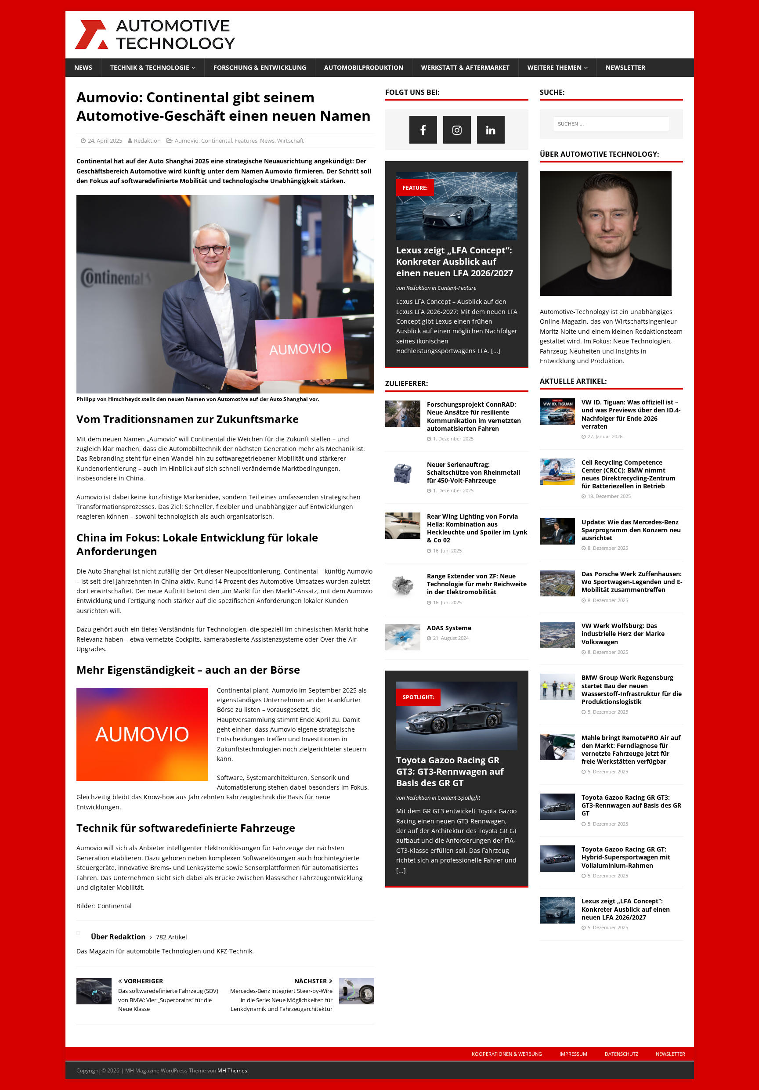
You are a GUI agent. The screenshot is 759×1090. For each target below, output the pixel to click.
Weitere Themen (555, 67)
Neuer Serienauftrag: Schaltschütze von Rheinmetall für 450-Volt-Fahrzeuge (473, 472)
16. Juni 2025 (447, 550)
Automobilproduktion (363, 67)
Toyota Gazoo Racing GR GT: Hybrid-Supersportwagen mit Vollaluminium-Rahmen (626, 857)
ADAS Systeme (449, 628)
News (83, 67)
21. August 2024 (451, 638)
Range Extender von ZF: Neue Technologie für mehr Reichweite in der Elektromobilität (477, 584)
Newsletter (625, 67)
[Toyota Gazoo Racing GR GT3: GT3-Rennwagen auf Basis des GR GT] (456, 716)
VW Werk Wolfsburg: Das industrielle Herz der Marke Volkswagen (623, 633)
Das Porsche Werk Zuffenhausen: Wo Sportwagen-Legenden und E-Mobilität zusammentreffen (632, 582)
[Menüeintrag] (423, 130)
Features (246, 140)
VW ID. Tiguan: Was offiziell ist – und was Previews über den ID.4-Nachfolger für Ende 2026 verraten (631, 414)
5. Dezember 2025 (608, 711)
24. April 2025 (105, 140)
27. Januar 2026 (605, 436)
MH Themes (232, 1070)
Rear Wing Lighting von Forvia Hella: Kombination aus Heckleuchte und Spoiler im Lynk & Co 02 (477, 528)
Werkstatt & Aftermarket (465, 67)
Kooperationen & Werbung (507, 1053)
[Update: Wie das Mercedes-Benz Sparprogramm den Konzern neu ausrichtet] (557, 531)
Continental (216, 140)
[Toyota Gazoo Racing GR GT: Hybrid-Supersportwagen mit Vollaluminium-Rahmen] (557, 858)
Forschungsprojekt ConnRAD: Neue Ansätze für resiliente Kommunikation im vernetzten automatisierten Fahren (474, 416)
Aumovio (187, 140)
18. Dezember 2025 (609, 496)
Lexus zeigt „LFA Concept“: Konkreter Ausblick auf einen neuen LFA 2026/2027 (454, 261)
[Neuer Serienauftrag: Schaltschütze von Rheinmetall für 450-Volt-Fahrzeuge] (402, 474)
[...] (401, 870)
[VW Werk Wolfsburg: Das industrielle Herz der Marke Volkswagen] (557, 635)
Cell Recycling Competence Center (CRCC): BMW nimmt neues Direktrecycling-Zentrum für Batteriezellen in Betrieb (629, 474)
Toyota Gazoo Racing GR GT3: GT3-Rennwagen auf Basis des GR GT (450, 771)
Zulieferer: (406, 383)
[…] (495, 350)
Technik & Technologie (149, 67)
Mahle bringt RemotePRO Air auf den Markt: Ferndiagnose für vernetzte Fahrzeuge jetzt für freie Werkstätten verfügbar (631, 749)
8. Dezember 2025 (608, 548)
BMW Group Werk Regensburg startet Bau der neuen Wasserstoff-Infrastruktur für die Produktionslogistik (632, 689)
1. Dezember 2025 (453, 438)
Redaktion (147, 140)
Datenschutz (621, 1053)
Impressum (573, 1053)
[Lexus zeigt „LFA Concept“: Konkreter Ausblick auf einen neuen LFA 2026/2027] (456, 206)
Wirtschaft (290, 140)
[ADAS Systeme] (402, 637)
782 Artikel (171, 937)
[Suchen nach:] (611, 123)
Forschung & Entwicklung (259, 67)
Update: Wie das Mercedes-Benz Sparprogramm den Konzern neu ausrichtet (631, 530)
